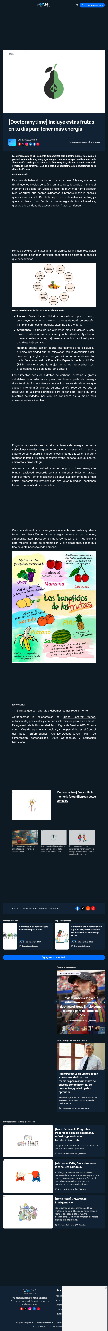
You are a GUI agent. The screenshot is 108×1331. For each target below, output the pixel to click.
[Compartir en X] (82, 908)
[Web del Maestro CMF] (12, 142)
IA (73, 973)
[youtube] (19, 144)
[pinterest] (38, 144)
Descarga (63, 973)
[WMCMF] (38, 1309)
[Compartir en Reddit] (88, 908)
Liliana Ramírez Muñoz (79, 716)
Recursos (64, 977)
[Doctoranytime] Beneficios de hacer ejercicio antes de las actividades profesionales (53, 849)
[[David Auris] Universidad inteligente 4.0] (28, 1211)
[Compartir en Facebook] (77, 908)
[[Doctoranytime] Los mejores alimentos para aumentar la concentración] (25, 837)
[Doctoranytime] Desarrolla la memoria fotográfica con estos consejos (76, 797)
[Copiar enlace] (93, 908)
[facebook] (34, 144)
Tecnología (76, 977)
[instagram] (27, 144)
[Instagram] (30, 1309)
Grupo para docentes (91, 5)
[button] (5, 5)
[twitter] (23, 144)
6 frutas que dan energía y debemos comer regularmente (52, 710)
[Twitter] (26, 1309)
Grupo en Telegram (23, 1322)
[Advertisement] (54, 28)
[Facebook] (34, 1309)
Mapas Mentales (84, 973)
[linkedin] (30, 144)
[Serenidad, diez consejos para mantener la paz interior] (10, 936)
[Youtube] (21, 1309)
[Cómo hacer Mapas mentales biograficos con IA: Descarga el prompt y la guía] (81, 1002)
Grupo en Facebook (43, 1322)
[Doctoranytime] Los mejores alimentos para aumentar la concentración (23, 849)
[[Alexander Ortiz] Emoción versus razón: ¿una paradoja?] (28, 1176)
